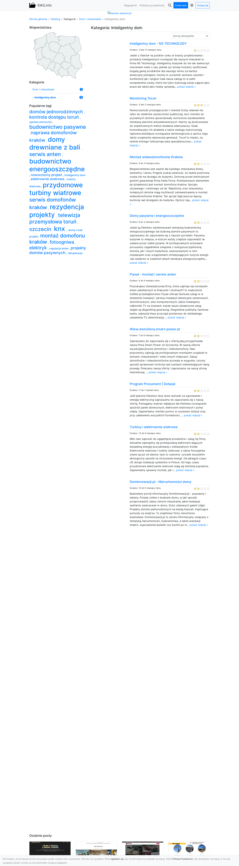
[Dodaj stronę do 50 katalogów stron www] (120, 12)
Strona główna (38, 19)
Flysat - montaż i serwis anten (153, 274)
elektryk (38, 247)
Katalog (55, 19)
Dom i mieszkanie (90, 19)
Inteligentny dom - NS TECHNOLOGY (158, 44)
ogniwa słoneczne (41, 122)
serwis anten (45, 154)
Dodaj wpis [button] (181, 5)
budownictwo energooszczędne (57, 165)
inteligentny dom (74, 175)
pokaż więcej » (186, 86)
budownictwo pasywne (57, 127)
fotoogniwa (62, 242)
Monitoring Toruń (143, 98)
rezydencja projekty (56, 211)
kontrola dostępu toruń (54, 117)
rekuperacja (75, 253)
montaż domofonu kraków (57, 238)
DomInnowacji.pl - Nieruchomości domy (160, 482)
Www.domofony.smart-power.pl (155, 329)
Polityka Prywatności (182, 859)
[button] (170, 5)
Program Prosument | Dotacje (152, 384)
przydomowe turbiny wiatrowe (56, 189)
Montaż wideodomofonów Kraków (156, 157)
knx (60, 229)
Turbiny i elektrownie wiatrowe (154, 427)
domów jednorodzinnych (56, 111)
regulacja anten (59, 248)
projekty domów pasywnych (57, 250)
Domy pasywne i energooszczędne (157, 216)
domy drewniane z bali (55, 143)
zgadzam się (117, 859)
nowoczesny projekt (47, 175)
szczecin (41, 229)
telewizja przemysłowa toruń (54, 218)
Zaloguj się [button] (202, 5)
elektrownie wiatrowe (48, 179)
